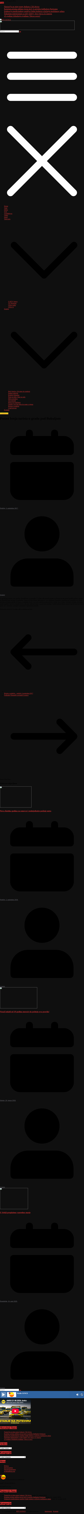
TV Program (12, 303)
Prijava (6, 1466)
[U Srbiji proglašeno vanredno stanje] (14, 1208)
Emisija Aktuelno (13, 395)
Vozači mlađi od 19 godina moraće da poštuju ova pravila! (24, 1012)
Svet (5, 212)
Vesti (5, 208)
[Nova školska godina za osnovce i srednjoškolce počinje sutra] (15, 807)
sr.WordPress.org (9, 1471)
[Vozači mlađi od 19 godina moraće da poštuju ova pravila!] (18, 1008)
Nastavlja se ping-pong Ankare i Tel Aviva (21, 6)
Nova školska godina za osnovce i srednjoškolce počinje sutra (25, 811)
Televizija (7, 219)
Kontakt (6, 410)
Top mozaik (12, 401)
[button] (44, 300)
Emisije (6, 309)
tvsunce (2, 595)
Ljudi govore (12, 408)
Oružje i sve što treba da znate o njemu (20, 404)
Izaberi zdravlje (13, 393)
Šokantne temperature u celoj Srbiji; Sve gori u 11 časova (28, 13)
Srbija (6, 210)
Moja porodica (13, 399)
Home (6, 206)
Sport (6, 217)
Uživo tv (11, 307)
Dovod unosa (8, 1468)
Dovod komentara (10, 1469)
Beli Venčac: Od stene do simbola (19, 391)
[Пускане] (3, 1394)
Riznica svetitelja (13, 406)
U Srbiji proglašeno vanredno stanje (15, 1212)
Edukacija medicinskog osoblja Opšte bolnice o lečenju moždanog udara (34, 11)
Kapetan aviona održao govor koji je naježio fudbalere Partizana (31, 9)
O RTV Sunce (13, 301)
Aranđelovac (8, 213)
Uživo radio (12, 305)
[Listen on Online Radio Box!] (82, 1394)
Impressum (48, 1511)
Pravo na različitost (14, 402)
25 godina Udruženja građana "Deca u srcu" (22, 16)
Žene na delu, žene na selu (16, 397)
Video (6, 215)
